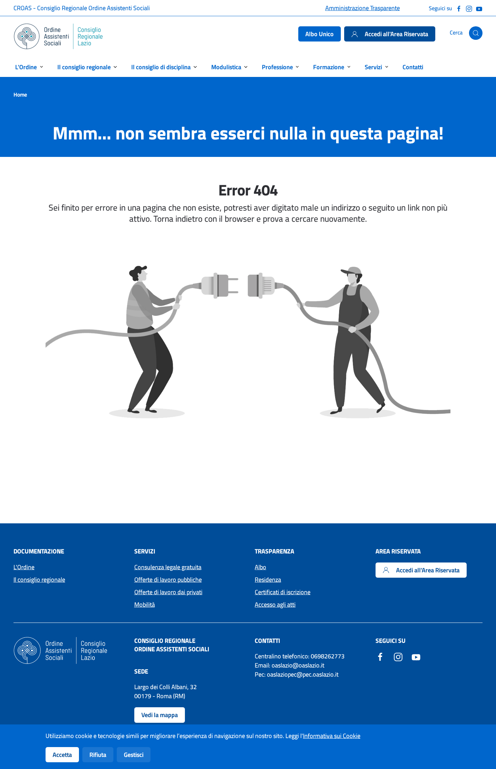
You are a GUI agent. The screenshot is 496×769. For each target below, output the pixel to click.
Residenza (268, 579)
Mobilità (144, 604)
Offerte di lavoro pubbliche (168, 579)
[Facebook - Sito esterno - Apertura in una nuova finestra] (380, 656)
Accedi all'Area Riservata (396, 33)
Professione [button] (277, 67)
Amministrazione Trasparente (362, 7)
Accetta (62, 754)
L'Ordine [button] (26, 67)
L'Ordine (23, 567)
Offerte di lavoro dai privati (168, 592)
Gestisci (133, 754)
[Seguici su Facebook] (459, 7)
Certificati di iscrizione (282, 592)
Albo (260, 567)
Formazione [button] (328, 67)
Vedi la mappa (159, 714)
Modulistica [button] (226, 67)
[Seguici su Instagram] (469, 7)
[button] (476, 33)
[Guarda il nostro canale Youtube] (479, 7)
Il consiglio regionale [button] (84, 67)
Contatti (413, 67)
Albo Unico (319, 33)
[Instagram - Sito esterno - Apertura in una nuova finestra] (398, 656)
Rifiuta (97, 754)
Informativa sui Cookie (331, 735)
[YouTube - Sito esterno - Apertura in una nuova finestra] (416, 656)
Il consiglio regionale (39, 579)
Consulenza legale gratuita (167, 567)
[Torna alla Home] (58, 36)
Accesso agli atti (275, 604)
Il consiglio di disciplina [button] (161, 67)
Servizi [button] (373, 67)
